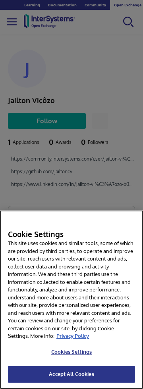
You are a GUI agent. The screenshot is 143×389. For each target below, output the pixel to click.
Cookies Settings (71, 352)
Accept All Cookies (71, 374)
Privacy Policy (72, 336)
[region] (71, 300)
